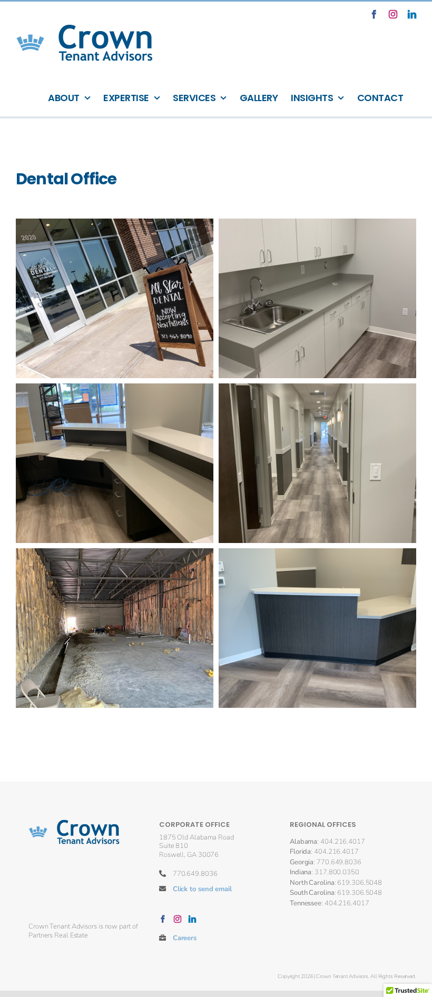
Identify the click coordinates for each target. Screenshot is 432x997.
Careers (185, 938)
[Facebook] (162, 919)
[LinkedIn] (192, 919)
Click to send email (202, 889)
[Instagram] (177, 919)
